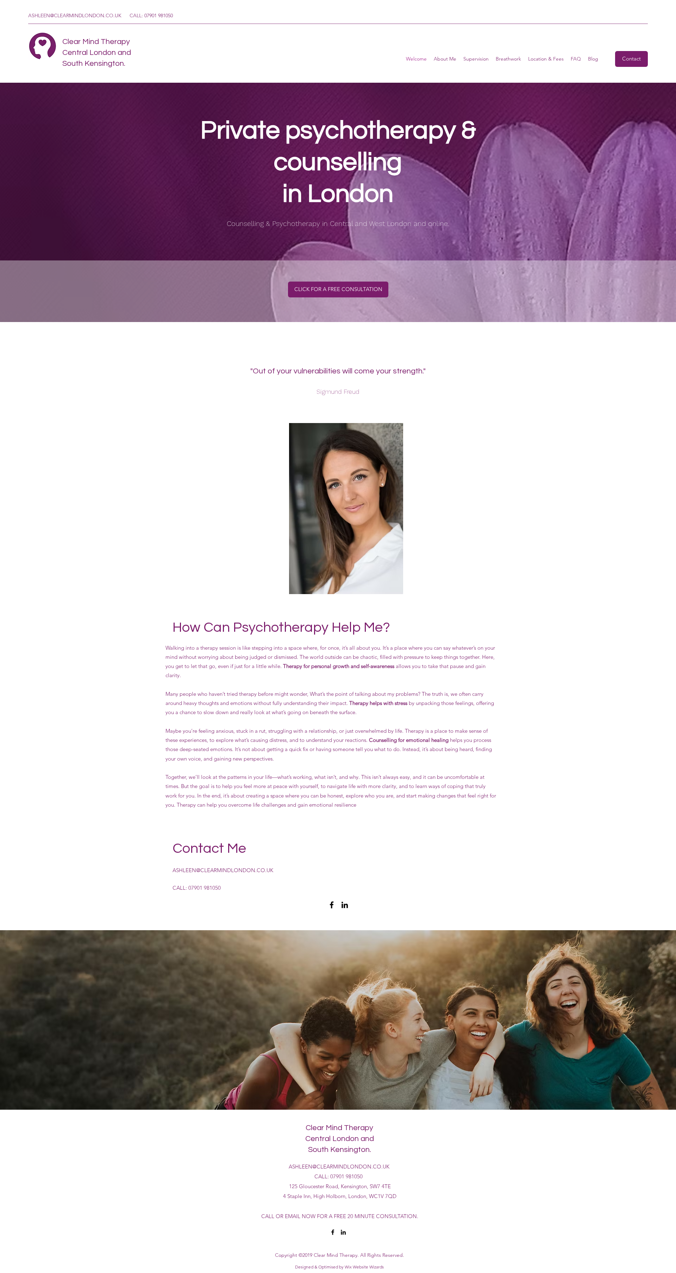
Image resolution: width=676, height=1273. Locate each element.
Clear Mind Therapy (96, 42)
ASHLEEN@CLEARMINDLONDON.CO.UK (74, 15)
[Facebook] (331, 904)
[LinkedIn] (344, 904)
